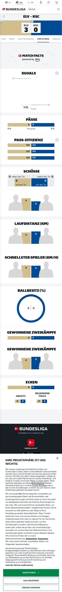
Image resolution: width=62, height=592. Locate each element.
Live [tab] (4, 39)
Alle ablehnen (31, 581)
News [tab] (12, 39)
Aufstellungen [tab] (26, 39)
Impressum (43, 539)
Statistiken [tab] (43, 39)
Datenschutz (31, 539)
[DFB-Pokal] (41, 2)
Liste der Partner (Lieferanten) (19, 565)
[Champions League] (48, 2)
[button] (58, 9)
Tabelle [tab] (56, 39)
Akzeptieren (29, 573)
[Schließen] (57, 458)
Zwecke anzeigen (31, 588)
